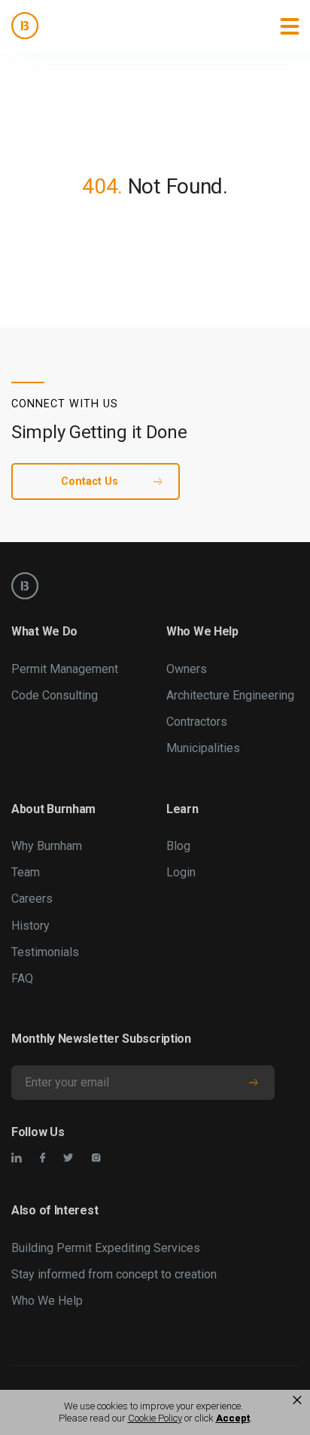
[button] (290, 25)
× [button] (297, 1400)
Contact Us (89, 481)
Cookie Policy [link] (155, 1418)
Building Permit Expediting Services (105, 1248)
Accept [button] (233, 1418)
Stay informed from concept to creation (114, 1274)
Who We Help (47, 1300)
